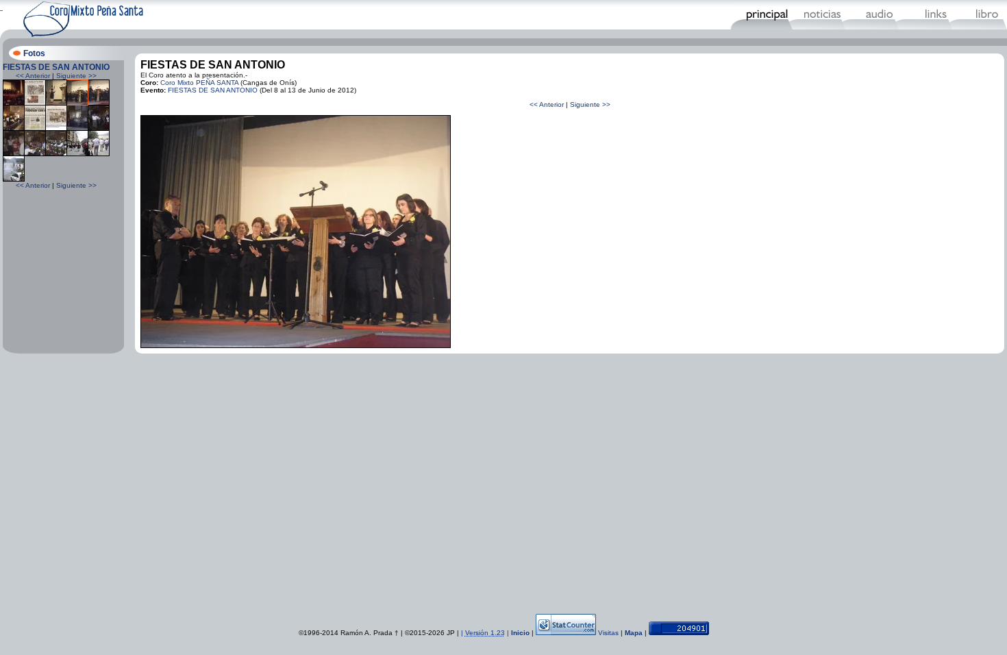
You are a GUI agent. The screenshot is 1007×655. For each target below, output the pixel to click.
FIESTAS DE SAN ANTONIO (56, 67)
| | (486, 633)
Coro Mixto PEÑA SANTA (199, 82)
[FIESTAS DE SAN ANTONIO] (13, 103)
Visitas (608, 633)
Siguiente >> (76, 75)
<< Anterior (33, 75)
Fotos (34, 53)
